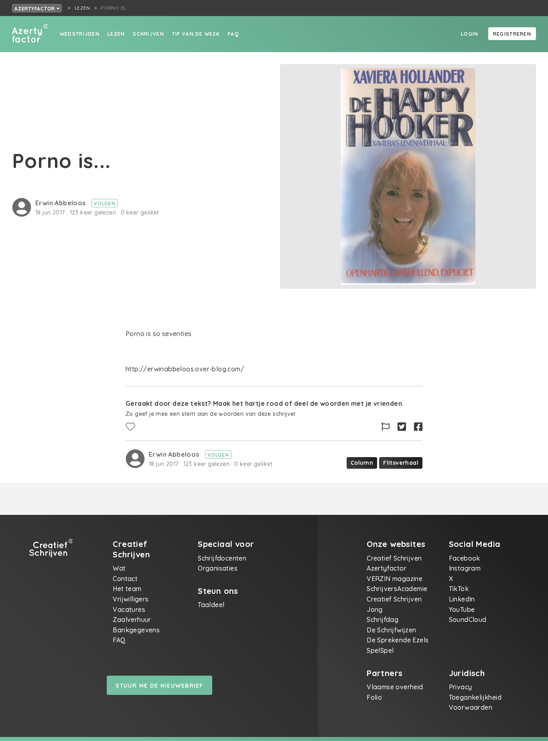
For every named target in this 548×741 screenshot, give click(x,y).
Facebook (464, 558)
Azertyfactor (35, 9)
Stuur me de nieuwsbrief (159, 685)
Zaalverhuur (132, 619)
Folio (374, 697)
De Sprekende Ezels (397, 640)
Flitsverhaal (400, 462)
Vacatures (129, 609)
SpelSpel (380, 650)
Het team (127, 589)
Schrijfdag (382, 619)
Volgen (105, 203)
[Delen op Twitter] (402, 427)
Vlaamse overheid (395, 687)
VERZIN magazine (394, 579)
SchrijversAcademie (397, 589)
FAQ (233, 34)
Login (469, 34)
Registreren (512, 34)
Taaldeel (211, 605)
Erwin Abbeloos (61, 203)
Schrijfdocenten (222, 558)
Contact (125, 579)
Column (362, 462)
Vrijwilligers (130, 599)
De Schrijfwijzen (391, 630)
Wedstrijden (79, 34)
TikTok (459, 589)
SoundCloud (468, 619)
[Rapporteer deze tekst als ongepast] (386, 427)
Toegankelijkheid (475, 697)
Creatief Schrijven (394, 558)
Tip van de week (196, 34)
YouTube (462, 609)
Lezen (116, 34)
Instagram (465, 568)
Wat (119, 568)
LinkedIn (462, 599)
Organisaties (217, 568)
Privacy (460, 687)
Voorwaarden (470, 707)
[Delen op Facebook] (418, 427)
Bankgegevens (136, 630)
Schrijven (148, 34)
